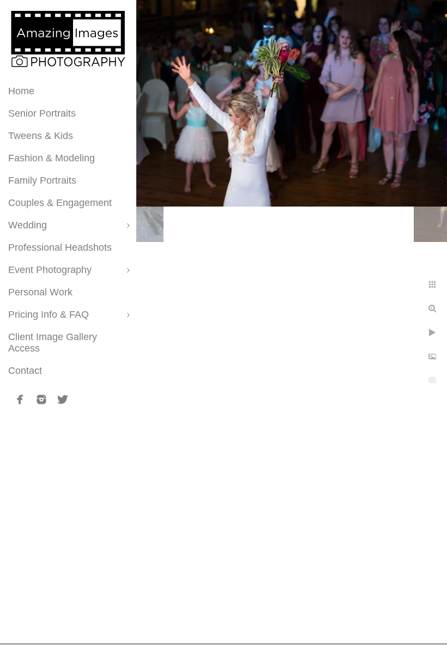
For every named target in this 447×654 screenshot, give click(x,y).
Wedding (27, 225)
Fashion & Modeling (51, 158)
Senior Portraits (42, 113)
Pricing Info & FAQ (48, 314)
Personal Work (40, 292)
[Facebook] (20, 399)
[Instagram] (41, 399)
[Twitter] (62, 399)
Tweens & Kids (40, 135)
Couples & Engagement (60, 202)
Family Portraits (42, 180)
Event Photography (50, 269)
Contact (25, 370)
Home (21, 91)
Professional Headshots (60, 247)
